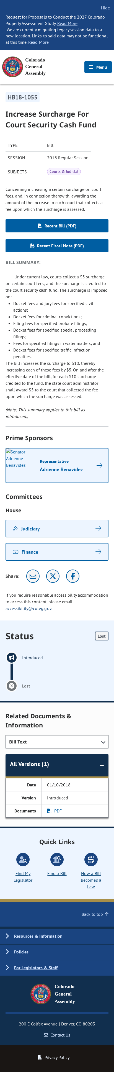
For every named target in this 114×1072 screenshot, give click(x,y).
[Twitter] (52, 576)
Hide (105, 8)
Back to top (92, 914)
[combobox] (57, 741)
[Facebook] (72, 576)
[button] (57, 936)
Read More (67, 23)
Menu (101, 67)
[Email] (33, 576)
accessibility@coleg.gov (28, 608)
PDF (58, 811)
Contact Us (60, 1035)
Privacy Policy (57, 1057)
